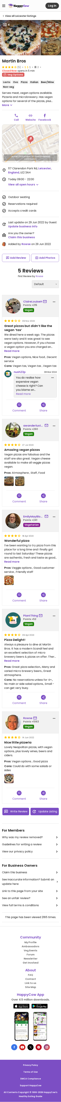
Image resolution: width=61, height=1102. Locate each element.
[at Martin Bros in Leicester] (51, 46)
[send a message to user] (46, 302)
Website (30, 120)
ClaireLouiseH (32, 302)
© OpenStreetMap (41, 156)
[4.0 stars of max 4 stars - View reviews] (9, 67)
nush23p (20, 372)
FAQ (30, 975)
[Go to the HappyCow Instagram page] (47, 1047)
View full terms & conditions (20, 905)
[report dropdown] (54, 302)
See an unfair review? (16, 898)
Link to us (30, 983)
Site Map (30, 987)
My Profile (30, 942)
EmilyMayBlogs (33, 517)
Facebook (44, 120)
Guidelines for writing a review (22, 844)
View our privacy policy (17, 851)
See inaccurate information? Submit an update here (28, 882)
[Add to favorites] (57, 24)
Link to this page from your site (22, 891)
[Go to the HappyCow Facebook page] (14, 1047)
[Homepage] (18, 5)
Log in (52, 6)
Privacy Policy (30, 1065)
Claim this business (21, 237)
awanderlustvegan (33, 426)
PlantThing (30, 616)
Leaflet (14, 156)
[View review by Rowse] (13, 722)
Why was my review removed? (22, 837)
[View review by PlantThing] (13, 620)
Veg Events (30, 950)
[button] (30, 140)
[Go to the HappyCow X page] (30, 1047)
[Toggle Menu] (3, 6)
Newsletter (30, 958)
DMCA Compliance (30, 1078)
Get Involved (30, 962)
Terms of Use (30, 1071)
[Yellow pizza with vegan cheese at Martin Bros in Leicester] (20, 37)
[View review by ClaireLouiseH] (13, 306)
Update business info (22, 226)
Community (30, 937)
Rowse (26, 244)
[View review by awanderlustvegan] (13, 430)
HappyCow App (30, 994)
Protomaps (24, 156)
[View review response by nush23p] (8, 374)
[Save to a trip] (49, 24)
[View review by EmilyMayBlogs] (13, 521)
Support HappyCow (30, 1085)
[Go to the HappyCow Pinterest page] (39, 1047)
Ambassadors (30, 946)
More (5, 105)
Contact (30, 979)
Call (16, 120)
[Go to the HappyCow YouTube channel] (22, 1047)
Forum (31, 954)
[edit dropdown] (52, 378)
